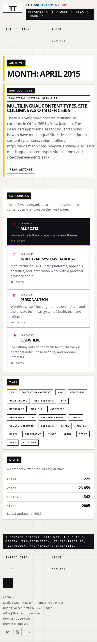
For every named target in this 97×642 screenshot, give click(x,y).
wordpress (57, 409)
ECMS (12, 442)
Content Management (36, 392)
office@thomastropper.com (21, 613)
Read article (21, 169)
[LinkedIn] (28, 632)
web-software (44, 400)
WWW (60, 392)
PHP (63, 400)
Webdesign (77, 392)
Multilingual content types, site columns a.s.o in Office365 (47, 108)
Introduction (18, 29)
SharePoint (33, 434)
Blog (10, 41)
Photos (81, 426)
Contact (59, 41)
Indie (52, 434)
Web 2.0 (37, 409)
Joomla (76, 417)
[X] (18, 632)
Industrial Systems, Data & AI (33, 98)
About (57, 29)
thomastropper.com (16, 618)
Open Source (18, 400)
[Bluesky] (7, 632)
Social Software (21, 426)
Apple (65, 426)
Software (47, 426)
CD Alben (29, 442)
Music (13, 434)
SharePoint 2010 (21, 417)
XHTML (68, 434)
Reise (83, 434)
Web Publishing (52, 417)
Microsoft (16, 409)
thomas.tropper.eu (15, 624)
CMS (11, 392)
